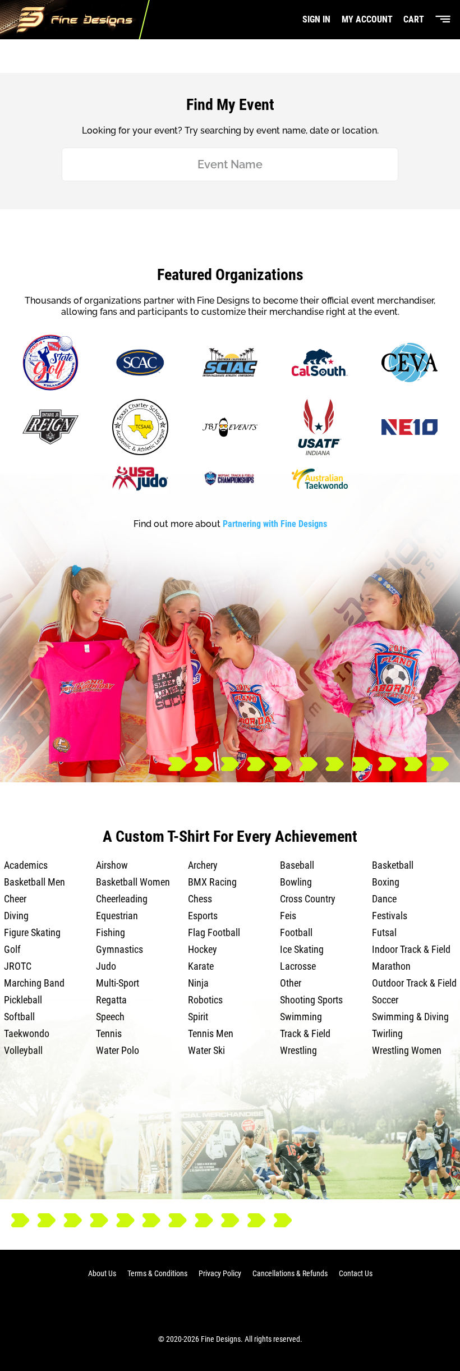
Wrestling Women (406, 1050)
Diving (16, 915)
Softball (19, 1016)
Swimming (301, 1016)
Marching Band (34, 983)
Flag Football (214, 932)
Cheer (15, 899)
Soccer (385, 1000)
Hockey (202, 949)
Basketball (392, 865)
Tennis (109, 1033)
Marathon (391, 966)
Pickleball (23, 1000)
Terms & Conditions (157, 1273)
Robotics (205, 1000)
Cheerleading (122, 899)
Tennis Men (210, 1033)
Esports (203, 915)
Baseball (297, 865)
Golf (12, 949)
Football (296, 932)
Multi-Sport (117, 983)
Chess (200, 899)
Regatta (111, 1000)
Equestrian (117, 915)
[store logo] (75, 19)
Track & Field (305, 1033)
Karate (201, 966)
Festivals (389, 915)
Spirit (198, 1016)
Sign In (316, 19)
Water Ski (206, 1050)
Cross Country (307, 899)
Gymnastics (119, 949)
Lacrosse (298, 966)
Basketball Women (133, 882)
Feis (288, 915)
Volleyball (23, 1050)
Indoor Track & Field (411, 949)
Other (290, 983)
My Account (367, 19)
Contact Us (355, 1273)
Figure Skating (32, 932)
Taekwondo (26, 1033)
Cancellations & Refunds (290, 1273)
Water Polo (117, 1050)
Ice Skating (302, 949)
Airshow (112, 865)
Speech (110, 1016)
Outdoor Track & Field (414, 983)
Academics (26, 865)
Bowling (296, 882)
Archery (203, 865)
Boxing (385, 882)
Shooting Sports (311, 1000)
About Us (102, 1273)
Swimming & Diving (410, 1016)
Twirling (387, 1033)
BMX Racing (212, 882)
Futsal (384, 932)
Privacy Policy (220, 1273)
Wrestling (298, 1050)
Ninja (198, 983)
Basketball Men (34, 882)
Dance (384, 899)
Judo (106, 966)
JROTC (17, 966)
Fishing (110, 932)
